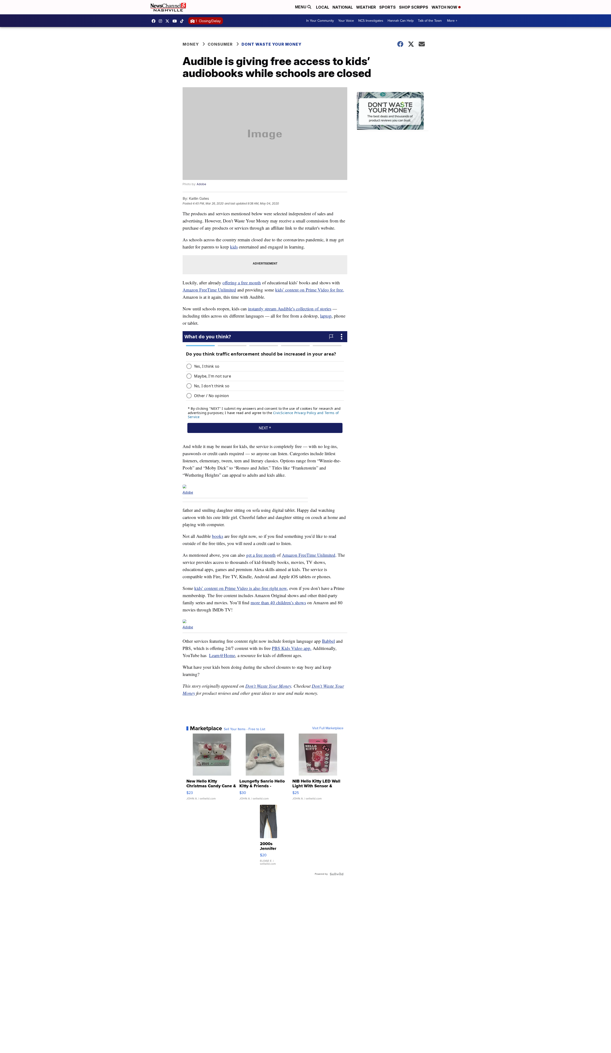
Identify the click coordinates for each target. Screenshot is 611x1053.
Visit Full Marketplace (327, 728)
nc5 (168, 21)
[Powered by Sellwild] (336, 874)
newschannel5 (155, 21)
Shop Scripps (413, 7)
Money (191, 44)
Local (322, 7)
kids (234, 247)
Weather (366, 7)
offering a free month (241, 283)
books (217, 536)
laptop (326, 316)
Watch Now (445, 7)
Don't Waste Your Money (268, 686)
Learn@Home (222, 655)
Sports (387, 7)
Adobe (201, 184)
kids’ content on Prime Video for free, (309, 290)
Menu (301, 7)
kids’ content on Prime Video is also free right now (240, 588)
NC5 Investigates (370, 20)
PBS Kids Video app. (291, 648)
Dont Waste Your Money (271, 44)
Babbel (328, 641)
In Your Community (320, 20)
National (342, 7)
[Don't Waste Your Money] (392, 111)
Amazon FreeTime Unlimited (209, 290)
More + (452, 20)
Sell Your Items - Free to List (244, 729)
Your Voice (346, 20)
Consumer (220, 44)
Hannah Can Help (401, 20)
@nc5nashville (183, 21)
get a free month (261, 555)
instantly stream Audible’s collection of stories (289, 309)
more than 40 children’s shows (278, 602)
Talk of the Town (430, 20)
